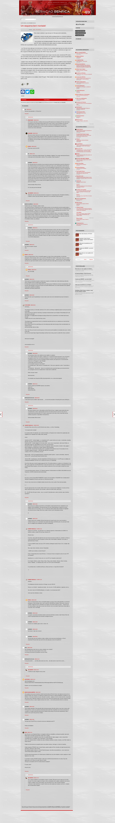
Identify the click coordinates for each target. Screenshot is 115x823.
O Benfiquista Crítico (80, 111)
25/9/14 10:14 (36, 193)
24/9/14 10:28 (36, 425)
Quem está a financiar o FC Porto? (82, 53)
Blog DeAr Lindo (79, 176)
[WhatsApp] (32, 92)
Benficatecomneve (80, 115)
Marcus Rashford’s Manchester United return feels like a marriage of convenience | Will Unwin (83, 191)
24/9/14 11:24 (39, 579)
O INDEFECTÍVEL (79, 60)
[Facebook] (23, 92)
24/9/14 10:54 (35, 518)
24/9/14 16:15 (35, 383)
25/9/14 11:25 (29, 732)
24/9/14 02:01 (34, 269)
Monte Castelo (79, 218)
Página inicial (47, 99)
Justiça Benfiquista (80, 85)
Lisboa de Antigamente (81, 198)
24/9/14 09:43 (37, 397)
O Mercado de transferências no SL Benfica (85, 244)
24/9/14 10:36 (29, 647)
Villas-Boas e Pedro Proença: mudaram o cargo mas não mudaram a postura (86, 239)
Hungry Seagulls (29, 425)
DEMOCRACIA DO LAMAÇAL (81, 164)
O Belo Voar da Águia (80, 69)
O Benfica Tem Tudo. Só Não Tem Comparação (84, 74)
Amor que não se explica (80, 99)
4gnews (78, 184)
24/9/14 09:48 (35, 353)
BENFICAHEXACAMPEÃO (30, 692)
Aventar (78, 194)
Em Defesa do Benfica (80, 73)
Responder (27, 113)
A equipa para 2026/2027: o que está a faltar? (86, 249)
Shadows (30, 133)
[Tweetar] (27, 92)
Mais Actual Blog (79, 163)
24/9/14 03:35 (36, 120)
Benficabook (79, 107)
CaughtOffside (79, 143)
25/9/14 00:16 (35, 162)
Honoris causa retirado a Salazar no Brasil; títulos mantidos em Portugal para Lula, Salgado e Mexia (83, 214)
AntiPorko (27, 679)
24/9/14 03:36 (33, 305)
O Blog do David (79, 207)
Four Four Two (79, 148)
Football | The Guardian (81, 189)
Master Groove (79, 119)
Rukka (29, 146)
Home (85, 259)
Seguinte (91, 259)
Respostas (30, 117)
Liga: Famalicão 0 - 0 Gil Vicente (81, 61)
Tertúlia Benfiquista (80, 90)
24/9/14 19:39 (38, 692)
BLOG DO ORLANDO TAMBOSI (82, 158)
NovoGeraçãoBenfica (26, 15)
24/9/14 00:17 (29, 109)
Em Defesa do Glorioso (81, 102)
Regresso (78, 91)
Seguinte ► (70, 99)
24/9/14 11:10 (39, 528)
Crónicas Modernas (80, 167)
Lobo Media (78, 212)
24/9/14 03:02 (31, 295)
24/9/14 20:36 (31, 706)
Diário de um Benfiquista (81, 98)
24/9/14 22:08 (35, 629)
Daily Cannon (79, 202)
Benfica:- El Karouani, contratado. (81, 70)
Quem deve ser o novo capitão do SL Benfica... (86, 254)
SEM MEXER (78, 57)
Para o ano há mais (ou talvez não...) (82, 95)
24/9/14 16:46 (35, 613)
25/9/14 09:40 (35, 636)
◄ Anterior (23, 99)
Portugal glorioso (80, 223)
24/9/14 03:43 (35, 133)
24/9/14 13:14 (32, 679)
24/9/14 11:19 (37, 659)
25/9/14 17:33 (36, 777)
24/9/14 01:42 (31, 244)
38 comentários (38, 29)
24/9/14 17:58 (32, 153)
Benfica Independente (81, 81)
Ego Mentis (30, 193)
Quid (26, 732)
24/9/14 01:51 (35, 227)
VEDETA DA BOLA (80, 56)
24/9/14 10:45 (35, 504)
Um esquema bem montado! (33, 25)
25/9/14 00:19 (35, 408)
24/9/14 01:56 (30, 254)
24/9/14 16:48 (35, 621)
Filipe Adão (27, 305)
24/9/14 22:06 (31, 719)
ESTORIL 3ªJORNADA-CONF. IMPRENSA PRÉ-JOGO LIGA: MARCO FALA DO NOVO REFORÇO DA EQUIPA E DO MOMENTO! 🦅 (83, 66)
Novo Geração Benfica (57, 2)
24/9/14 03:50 (34, 146)
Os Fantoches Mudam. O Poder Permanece (83, 273)
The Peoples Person (80, 171)
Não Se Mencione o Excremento (82, 94)
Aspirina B (78, 180)
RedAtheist (30, 120)
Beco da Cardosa (79, 199)
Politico (78, 153)
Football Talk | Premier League (82, 134)
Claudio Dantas (79, 129)
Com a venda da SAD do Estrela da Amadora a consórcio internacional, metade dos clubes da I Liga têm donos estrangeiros (84, 209)
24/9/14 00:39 (35, 204)
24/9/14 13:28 (36, 669)
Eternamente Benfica (80, 64)
